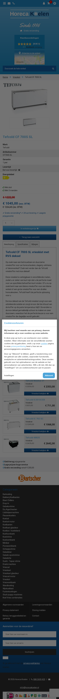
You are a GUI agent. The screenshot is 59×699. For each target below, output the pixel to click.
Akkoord (49, 375)
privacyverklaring (18, 346)
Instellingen (9, 375)
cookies (44, 343)
